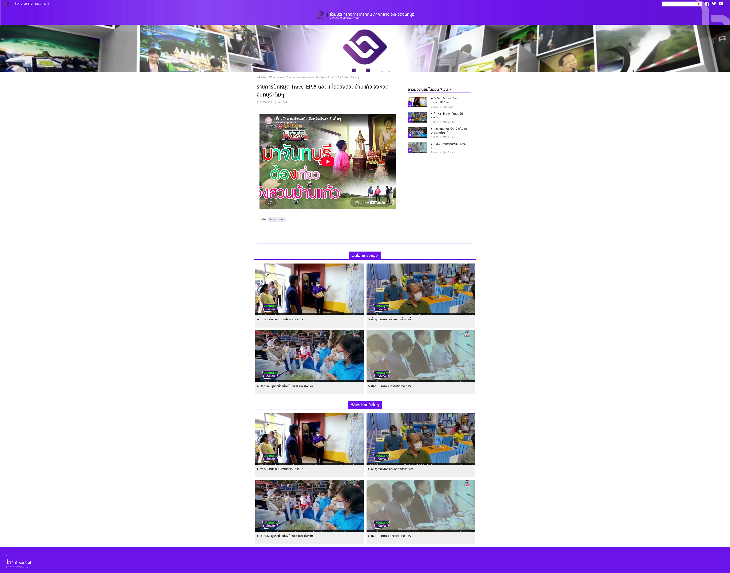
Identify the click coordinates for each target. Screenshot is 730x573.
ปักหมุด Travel (276, 220)
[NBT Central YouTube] (720, 4)
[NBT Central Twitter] (714, 4)
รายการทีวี (27, 4)
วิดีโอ (46, 4)
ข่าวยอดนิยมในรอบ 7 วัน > (429, 89)
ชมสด (38, 4)
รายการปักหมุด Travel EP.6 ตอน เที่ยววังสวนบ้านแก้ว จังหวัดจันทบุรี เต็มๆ (318, 77)
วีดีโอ (272, 77)
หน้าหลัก (261, 77)
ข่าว (16, 4)
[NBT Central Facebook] (707, 4)
